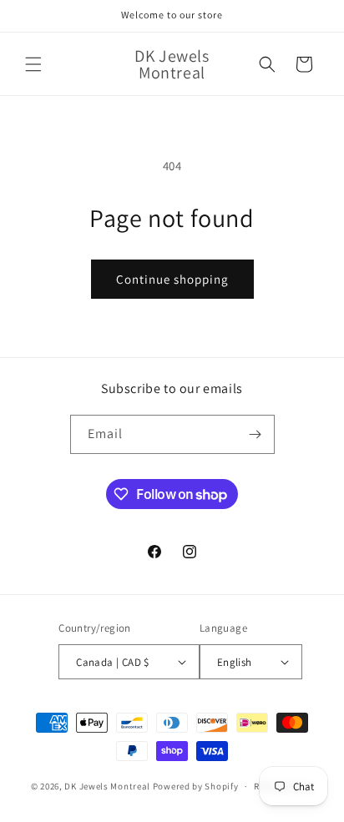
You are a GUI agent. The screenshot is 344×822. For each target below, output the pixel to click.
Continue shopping (172, 279)
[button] (33, 64)
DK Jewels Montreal (107, 786)
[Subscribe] (255, 434)
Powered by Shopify (196, 786)
